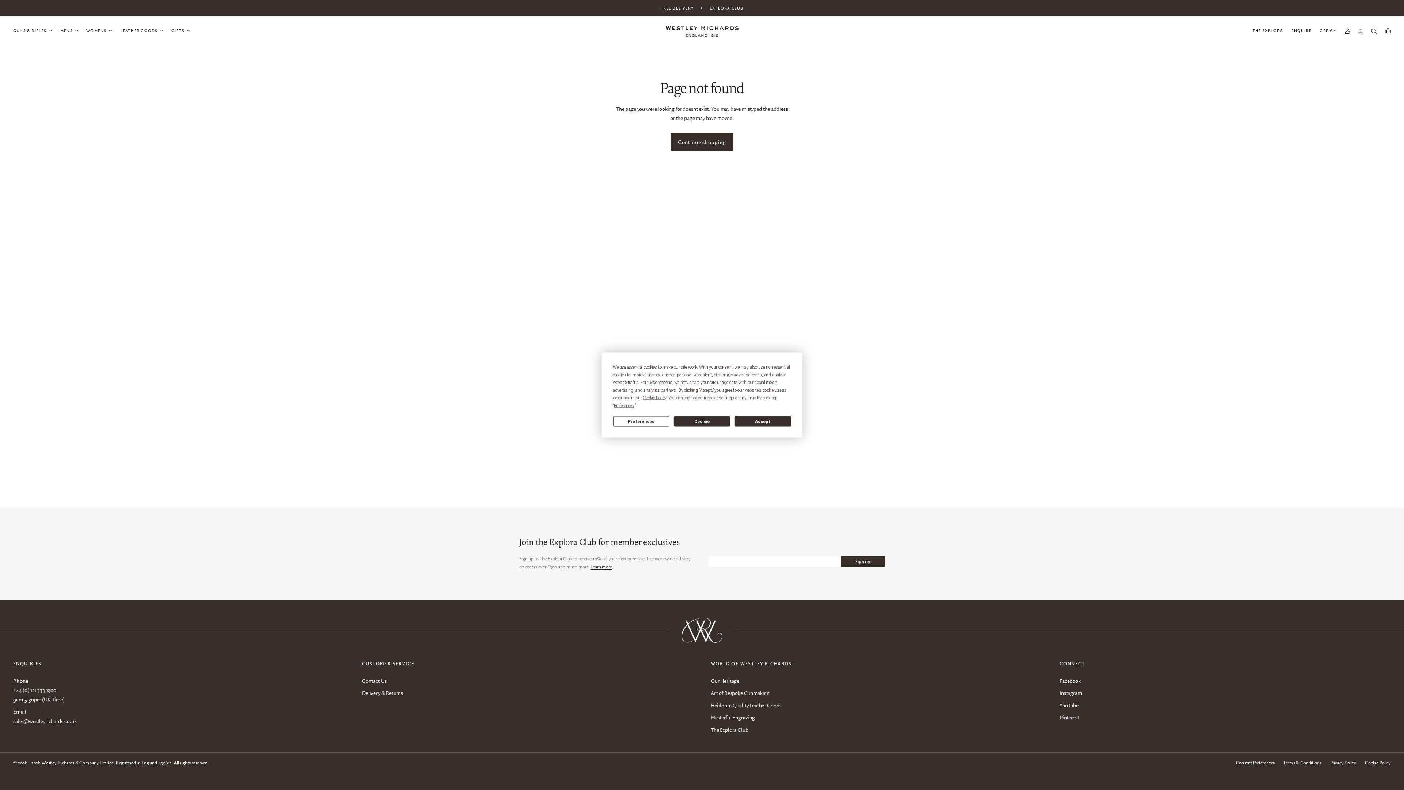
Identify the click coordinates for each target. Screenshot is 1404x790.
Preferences (641, 421)
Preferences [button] (624, 405)
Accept (762, 421)
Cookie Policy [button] (654, 397)
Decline (702, 421)
